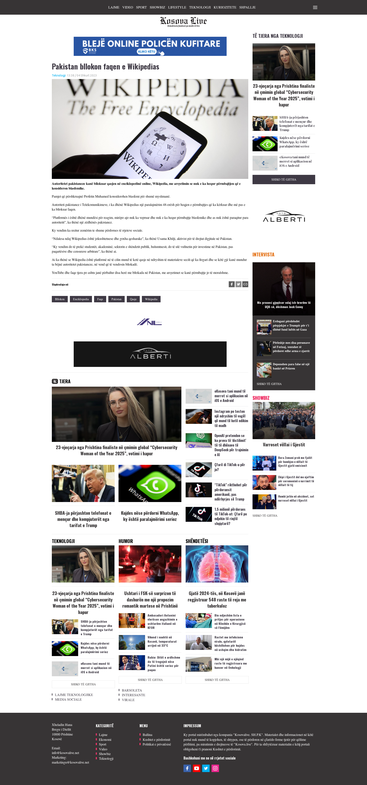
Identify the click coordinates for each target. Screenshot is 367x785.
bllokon (60, 299)
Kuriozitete (225, 7)
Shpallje (247, 7)
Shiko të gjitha (83, 684)
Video (127, 7)
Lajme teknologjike (74, 694)
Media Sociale (68, 699)
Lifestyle (177, 7)
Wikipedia (151, 299)
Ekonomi (105, 739)
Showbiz (157, 7)
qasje (133, 299)
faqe (100, 299)
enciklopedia (81, 299)
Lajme (113, 7)
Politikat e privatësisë (157, 744)
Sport (141, 7)
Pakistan (116, 299)
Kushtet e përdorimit (156, 739)
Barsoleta (132, 690)
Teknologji (200, 7)
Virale (128, 699)
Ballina (147, 734)
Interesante (133, 695)
